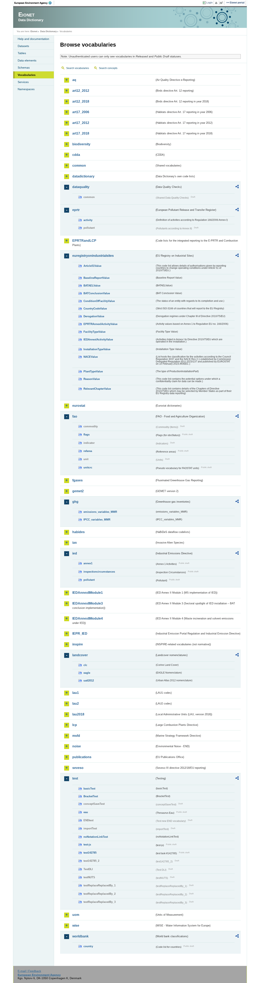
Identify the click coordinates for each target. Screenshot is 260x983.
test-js (87, 844)
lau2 (75, 703)
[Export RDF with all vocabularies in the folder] (237, 187)
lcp (74, 725)
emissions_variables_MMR (100, 511)
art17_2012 (80, 123)
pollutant (89, 579)
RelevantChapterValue (97, 388)
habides (78, 532)
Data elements (27, 60)
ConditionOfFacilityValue (99, 301)
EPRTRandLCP (84, 240)
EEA (34, 3)
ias (74, 542)
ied (74, 553)
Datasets (23, 46)
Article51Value (92, 265)
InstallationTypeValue (96, 349)
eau (85, 812)
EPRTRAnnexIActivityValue (100, 324)
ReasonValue (91, 379)
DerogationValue (93, 316)
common (79, 165)
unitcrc (87, 467)
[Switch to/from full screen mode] (222, 3)
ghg (75, 501)
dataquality (80, 187)
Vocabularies (27, 75)
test (75, 778)
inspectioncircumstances (99, 571)
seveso (77, 768)
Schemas (24, 67)
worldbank (80, 936)
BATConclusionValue (96, 293)
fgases (77, 480)
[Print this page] (216, 3)
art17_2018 (80, 133)
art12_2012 (80, 90)
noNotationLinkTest (95, 836)
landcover (80, 655)
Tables (22, 53)
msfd (76, 735)
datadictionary (83, 176)
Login (209, 2)
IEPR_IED (79, 633)
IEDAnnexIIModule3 (87, 603)
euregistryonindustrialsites (93, 255)
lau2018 (78, 714)
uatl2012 (88, 680)
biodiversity (81, 144)
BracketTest (90, 796)
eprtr (76, 210)
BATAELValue (91, 285)
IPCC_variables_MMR (96, 519)
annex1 (87, 563)
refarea (87, 451)
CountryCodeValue (95, 308)
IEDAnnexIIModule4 (87, 618)
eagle (86, 672)
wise (75, 925)
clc (85, 665)
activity (87, 220)
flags (86, 434)
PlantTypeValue (93, 371)
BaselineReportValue (96, 277)
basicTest (89, 788)
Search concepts (108, 68)
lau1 (75, 692)
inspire (77, 644)
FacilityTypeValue (94, 331)
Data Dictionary (48, 31)
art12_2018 (80, 101)
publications (81, 757)
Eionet (33, 31)
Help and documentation (33, 38)
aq (74, 80)
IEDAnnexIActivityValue (98, 339)
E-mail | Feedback (29, 971)
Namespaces (26, 89)
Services (23, 82)
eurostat (78, 405)
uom (75, 914)
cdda (76, 154)
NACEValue (90, 356)
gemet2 (78, 491)
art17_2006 (80, 112)
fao (74, 416)
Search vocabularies (77, 68)
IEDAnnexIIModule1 (87, 592)
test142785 (89, 852)
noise (76, 746)
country (88, 946)
